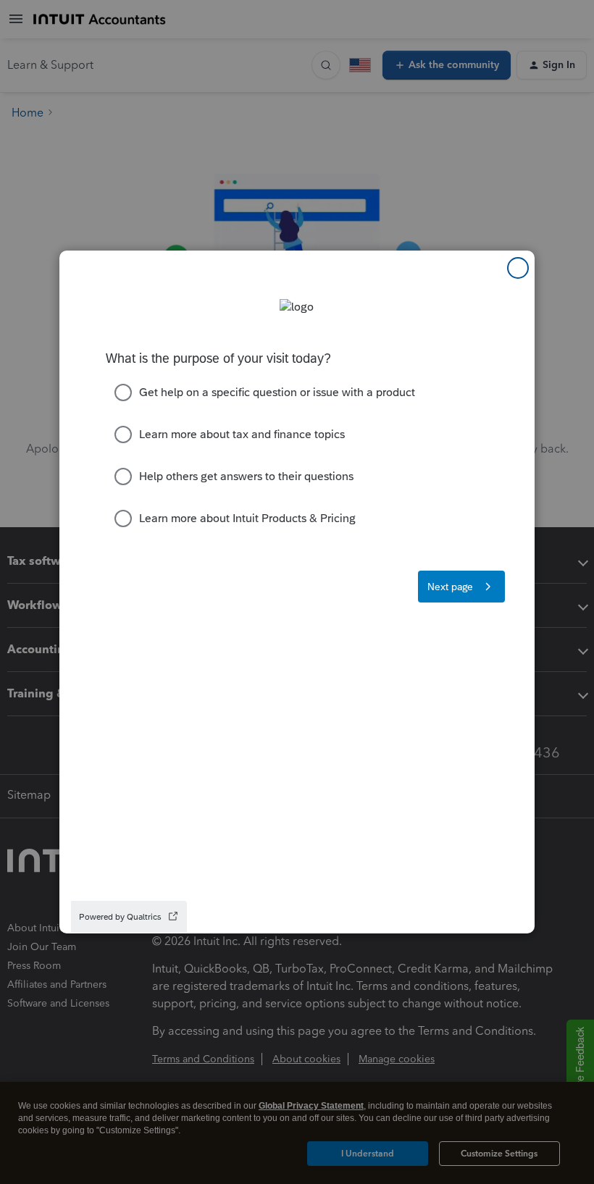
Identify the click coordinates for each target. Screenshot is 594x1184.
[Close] (518, 268)
